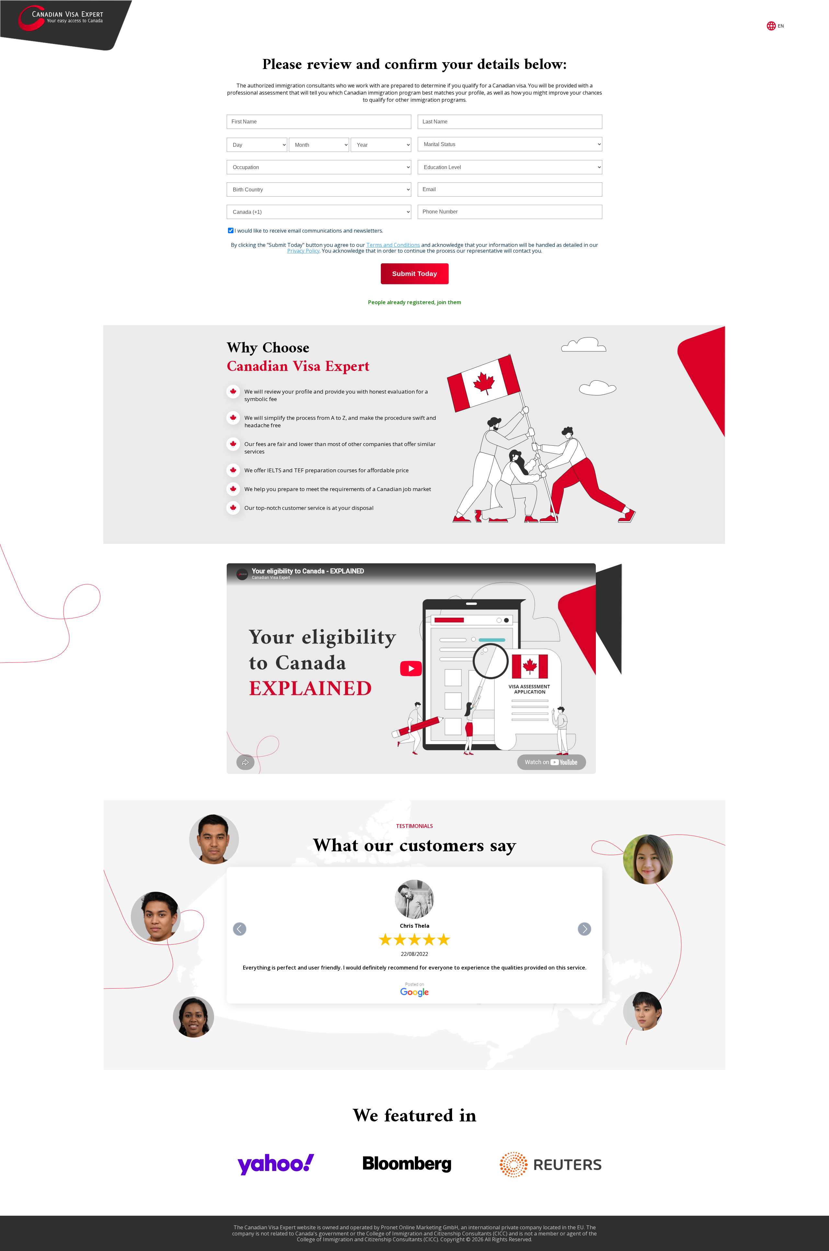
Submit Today (414, 273)
